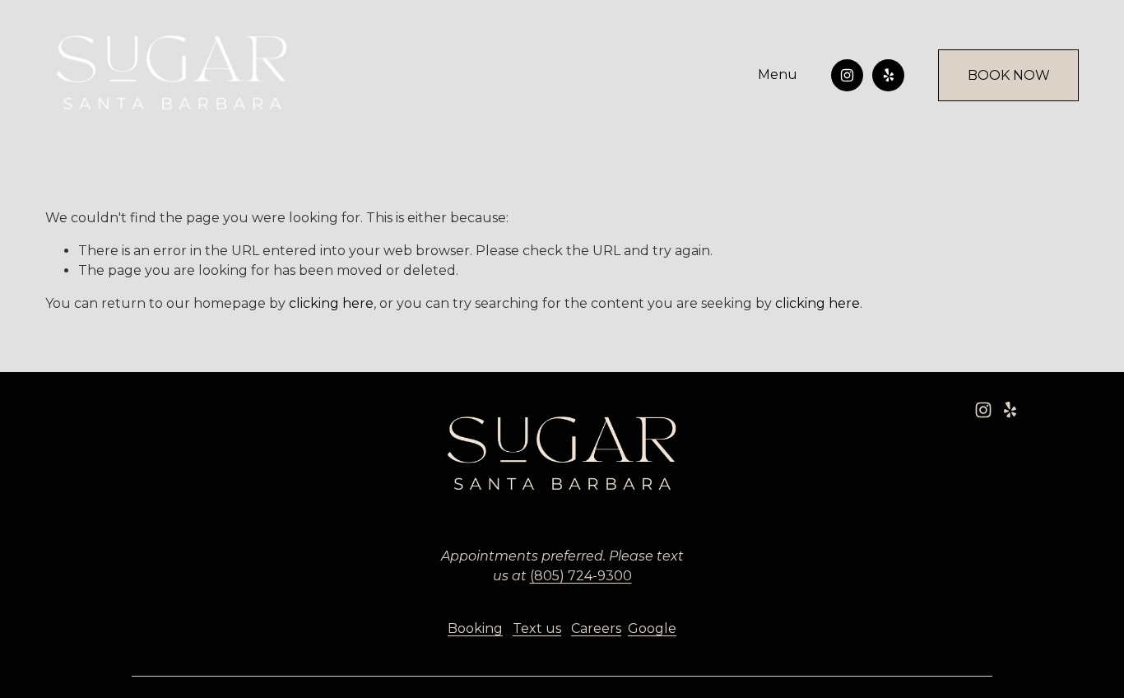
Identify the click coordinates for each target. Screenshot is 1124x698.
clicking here (331, 303)
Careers (596, 628)
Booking (475, 628)
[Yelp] (888, 75)
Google (652, 628)
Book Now (1009, 75)
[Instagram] (847, 75)
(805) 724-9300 (581, 576)
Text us (537, 628)
